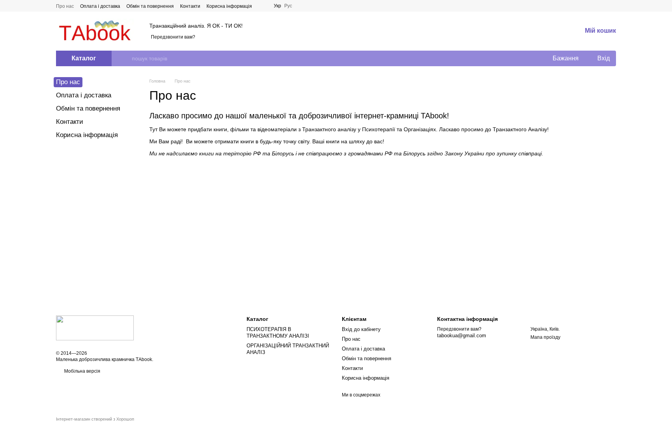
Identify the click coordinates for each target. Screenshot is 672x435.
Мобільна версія (81, 371)
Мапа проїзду (545, 337)
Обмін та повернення (150, 6)
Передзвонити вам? (173, 37)
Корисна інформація (229, 6)
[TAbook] (95, 327)
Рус (288, 6)
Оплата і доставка (100, 6)
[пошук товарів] (125, 58)
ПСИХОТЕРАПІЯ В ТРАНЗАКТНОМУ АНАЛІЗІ (278, 332)
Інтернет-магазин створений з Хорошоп (95, 419)
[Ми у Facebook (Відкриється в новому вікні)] (263, 6)
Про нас (65, 6)
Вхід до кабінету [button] (361, 329)
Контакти (190, 6)
